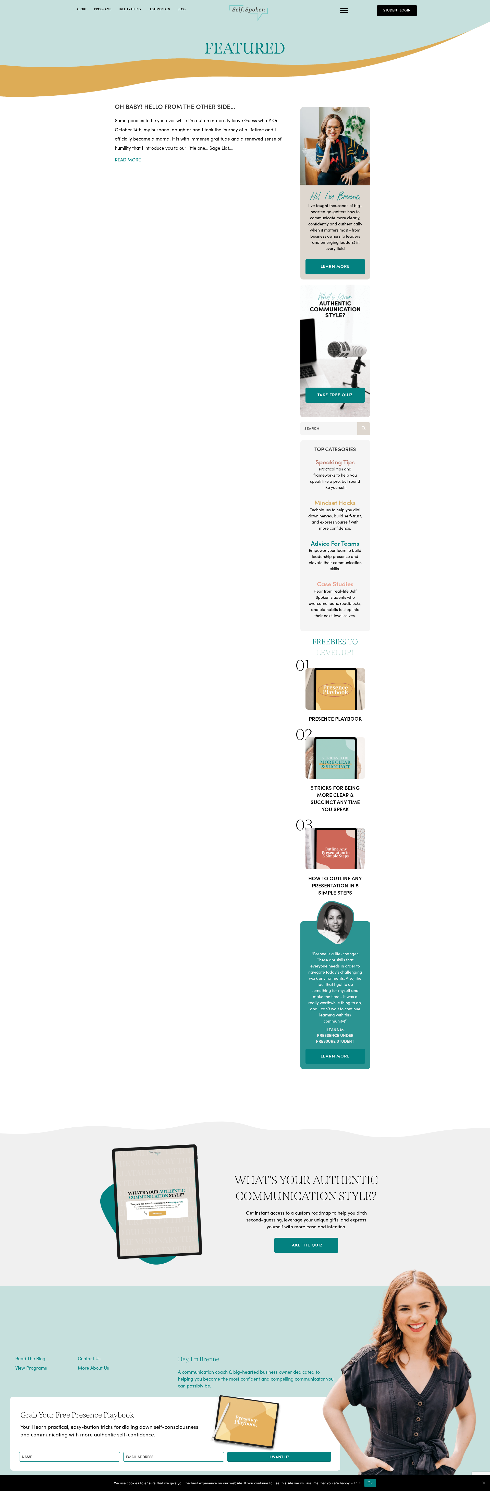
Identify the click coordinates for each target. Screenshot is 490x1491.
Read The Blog (30, 1358)
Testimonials (159, 9)
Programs (102, 9)
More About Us (93, 1368)
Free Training (130, 9)
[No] (483, 1482)
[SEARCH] (363, 428)
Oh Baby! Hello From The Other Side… (175, 106)
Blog (181, 9)
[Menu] (344, 10)
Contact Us (89, 1358)
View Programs (31, 1368)
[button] (279, 1457)
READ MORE (128, 159)
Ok (370, 1482)
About (82, 9)
